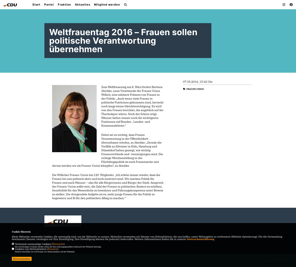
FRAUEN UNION (195, 89)
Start (36, 4)
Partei (49, 4)
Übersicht (58, 244)
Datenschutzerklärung (200, 239)
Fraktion (64, 4)
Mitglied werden (107, 4)
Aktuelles (82, 4)
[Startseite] (62, 221)
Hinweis (53, 248)
